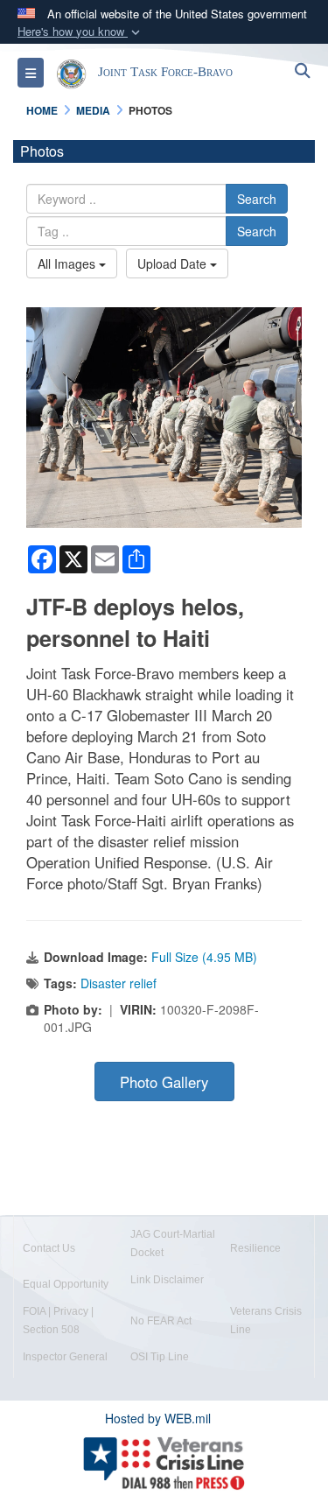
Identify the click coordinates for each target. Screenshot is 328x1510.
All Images (68, 263)
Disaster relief (118, 983)
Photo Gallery (164, 1081)
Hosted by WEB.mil (158, 1418)
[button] (80, 32)
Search (256, 198)
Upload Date (173, 263)
